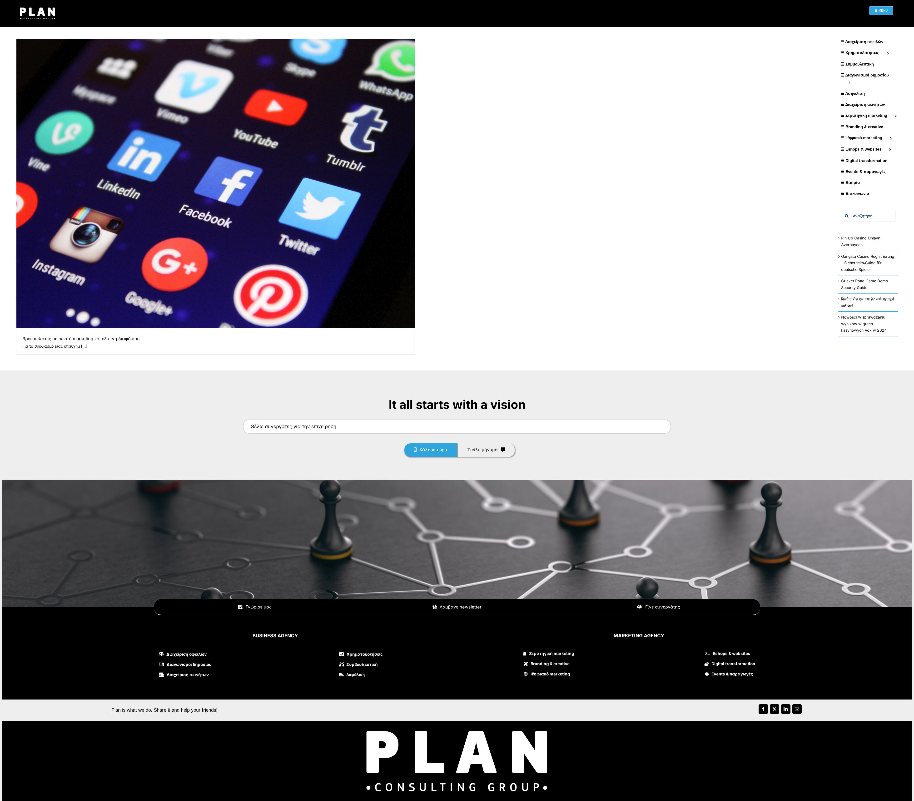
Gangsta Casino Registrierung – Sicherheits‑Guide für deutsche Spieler (867, 263)
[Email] (797, 710)
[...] (84, 346)
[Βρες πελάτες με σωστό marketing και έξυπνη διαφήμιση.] (215, 183)
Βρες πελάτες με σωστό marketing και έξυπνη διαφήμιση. (81, 338)
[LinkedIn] (785, 710)
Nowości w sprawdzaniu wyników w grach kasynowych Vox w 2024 (864, 324)
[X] (774, 710)
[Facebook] (763, 710)
